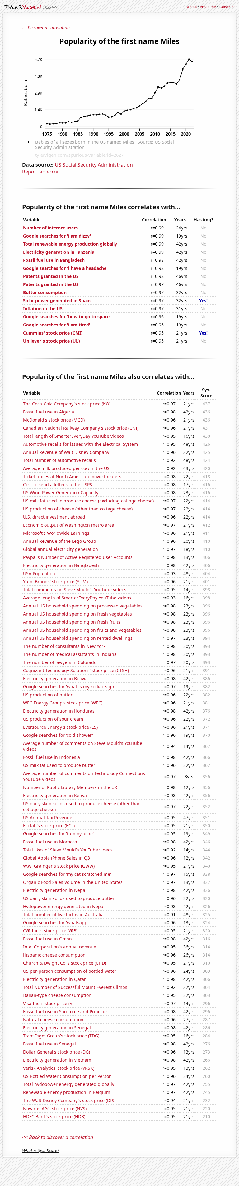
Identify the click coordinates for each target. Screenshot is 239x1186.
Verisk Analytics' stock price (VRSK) (58, 1068)
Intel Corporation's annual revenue (59, 947)
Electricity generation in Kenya (55, 795)
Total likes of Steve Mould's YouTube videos (68, 850)
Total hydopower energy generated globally (68, 1084)
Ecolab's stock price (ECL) (49, 825)
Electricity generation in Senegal (57, 1028)
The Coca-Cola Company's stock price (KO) (66, 404)
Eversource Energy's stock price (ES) (60, 727)
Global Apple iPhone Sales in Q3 (56, 858)
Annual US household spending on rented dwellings (78, 638)
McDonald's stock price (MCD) (54, 420)
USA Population (39, 573)
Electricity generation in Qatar (54, 979)
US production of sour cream (53, 719)
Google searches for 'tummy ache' (58, 834)
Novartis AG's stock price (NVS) (55, 1108)
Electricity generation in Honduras (59, 711)
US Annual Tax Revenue (47, 817)
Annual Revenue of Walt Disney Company (66, 452)
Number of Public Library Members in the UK (70, 787)
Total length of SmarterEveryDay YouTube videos (73, 436)
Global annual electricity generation (60, 549)
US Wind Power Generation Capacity (60, 493)
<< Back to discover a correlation (57, 1137)
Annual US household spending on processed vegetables (83, 606)
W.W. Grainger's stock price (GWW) (59, 866)
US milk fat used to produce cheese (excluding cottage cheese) (88, 501)
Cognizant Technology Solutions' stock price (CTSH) (76, 670)
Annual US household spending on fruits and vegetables (82, 630)
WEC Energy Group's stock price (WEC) (62, 703)
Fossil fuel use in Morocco (50, 842)
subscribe (227, 6)
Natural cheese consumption (53, 1019)
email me (208, 6)
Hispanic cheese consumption (54, 955)
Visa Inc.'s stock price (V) (48, 1003)
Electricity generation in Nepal (55, 890)
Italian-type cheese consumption (57, 995)
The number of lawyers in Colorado (59, 662)
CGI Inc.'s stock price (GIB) (50, 931)
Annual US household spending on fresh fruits (71, 622)
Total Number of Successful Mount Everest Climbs (75, 987)
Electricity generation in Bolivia (55, 678)
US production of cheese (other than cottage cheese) (78, 509)
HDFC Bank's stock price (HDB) (54, 1116)
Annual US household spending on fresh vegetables (77, 614)
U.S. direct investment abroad (54, 517)
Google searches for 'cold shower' (58, 735)
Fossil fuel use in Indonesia (51, 757)
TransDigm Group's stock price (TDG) (61, 1036)
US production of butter (48, 695)
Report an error (40, 171)
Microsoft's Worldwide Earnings (56, 533)
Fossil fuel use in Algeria (48, 412)
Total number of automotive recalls (59, 460)
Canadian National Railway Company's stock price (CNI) (80, 428)
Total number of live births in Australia (63, 914)
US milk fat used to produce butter (59, 765)
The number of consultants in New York (64, 646)
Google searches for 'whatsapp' (55, 922)
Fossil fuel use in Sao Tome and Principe (65, 1011)
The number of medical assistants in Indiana (70, 654)
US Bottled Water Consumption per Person (67, 1076)
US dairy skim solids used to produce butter (69, 898)
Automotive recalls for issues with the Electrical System (80, 444)
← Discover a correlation (46, 27)
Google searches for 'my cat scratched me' (67, 874)
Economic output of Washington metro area (68, 525)
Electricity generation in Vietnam (57, 1060)
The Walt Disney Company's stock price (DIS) (69, 1100)
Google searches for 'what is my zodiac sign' (69, 687)
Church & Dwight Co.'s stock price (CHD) (64, 963)
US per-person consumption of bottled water (69, 971)
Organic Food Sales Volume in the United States (73, 882)
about (192, 6)
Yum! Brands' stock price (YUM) (55, 581)
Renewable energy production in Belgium (66, 1092)
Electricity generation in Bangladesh (61, 565)
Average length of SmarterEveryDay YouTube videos (77, 598)
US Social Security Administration (94, 164)
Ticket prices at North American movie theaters (72, 476)
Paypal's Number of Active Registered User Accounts (78, 557)
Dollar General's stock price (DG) (56, 1052)
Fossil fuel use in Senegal (49, 1044)
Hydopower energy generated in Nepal (64, 906)
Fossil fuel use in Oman (47, 939)
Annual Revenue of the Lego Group (59, 541)
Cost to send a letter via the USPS (57, 484)
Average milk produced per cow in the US (66, 468)
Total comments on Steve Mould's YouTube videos (74, 590)
